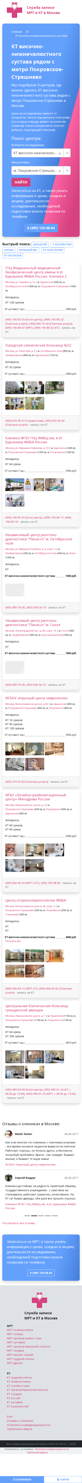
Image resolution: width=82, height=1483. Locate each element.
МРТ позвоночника (20, 1359)
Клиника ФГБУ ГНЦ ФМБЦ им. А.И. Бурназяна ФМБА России (34, 440)
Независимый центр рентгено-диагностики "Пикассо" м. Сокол (32, 622)
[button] (14, 387)
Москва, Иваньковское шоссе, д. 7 (25, 1015)
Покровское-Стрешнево (55, 286)
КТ (27, 31)
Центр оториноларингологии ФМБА (35, 900)
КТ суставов (15, 1431)
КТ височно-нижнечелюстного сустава (41, 36)
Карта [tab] (64, 1479)
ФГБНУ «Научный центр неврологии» (36, 698)
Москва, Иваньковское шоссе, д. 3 (25, 805)
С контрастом (62, 244)
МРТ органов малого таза (24, 1367)
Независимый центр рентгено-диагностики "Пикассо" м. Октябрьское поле (38, 538)
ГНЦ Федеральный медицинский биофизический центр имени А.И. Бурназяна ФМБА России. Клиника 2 (36, 272)
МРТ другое (14, 1392)
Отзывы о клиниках (20, 1449)
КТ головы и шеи (18, 1414)
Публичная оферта (19, 1458)
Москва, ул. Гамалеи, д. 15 (20, 282)
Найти (21, 182)
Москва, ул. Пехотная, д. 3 (20, 351)
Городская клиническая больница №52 (38, 345)
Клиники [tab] (23, 1479)
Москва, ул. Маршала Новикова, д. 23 (26, 448)
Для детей (40, 244)
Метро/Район (20, 162)
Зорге (72, 553)
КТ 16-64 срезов (53, 250)
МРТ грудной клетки (20, 1388)
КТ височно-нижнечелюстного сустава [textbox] (41, 153)
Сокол (65, 630)
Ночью (9, 250)
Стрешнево (12, 914)
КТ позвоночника (19, 1410)
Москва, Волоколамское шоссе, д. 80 (26, 704)
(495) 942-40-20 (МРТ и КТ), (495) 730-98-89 (32, 883)
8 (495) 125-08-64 (41, 228)
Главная (16, 31)
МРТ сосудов (15, 1379)
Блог (10, 1445)
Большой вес (28, 250)
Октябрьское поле (16, 286)
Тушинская (56, 1015)
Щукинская (46, 282)
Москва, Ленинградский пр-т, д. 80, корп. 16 (30, 630)
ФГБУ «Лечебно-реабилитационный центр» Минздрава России (35, 797)
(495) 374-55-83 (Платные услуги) (26, 781)
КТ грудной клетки (19, 1406)
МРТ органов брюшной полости (28, 1375)
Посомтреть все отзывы (18, 1252)
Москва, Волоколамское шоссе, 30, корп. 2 (30, 906)
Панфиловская (14, 355)
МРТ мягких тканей (20, 1383)
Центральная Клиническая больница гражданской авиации (36, 1008)
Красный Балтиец (51, 635)
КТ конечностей (17, 1435)
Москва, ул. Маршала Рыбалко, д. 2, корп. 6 (30, 549)
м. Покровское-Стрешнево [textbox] (37, 170)
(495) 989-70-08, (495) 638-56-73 (25, 607)
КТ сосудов (14, 1423)
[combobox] (41, 152)
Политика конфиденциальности (28, 1454)
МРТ (10, 1355)
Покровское (57, 452)
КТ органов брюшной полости (27, 1419)
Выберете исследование (27, 145)
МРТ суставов (16, 1371)
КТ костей (13, 1427)
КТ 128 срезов (12, 255)
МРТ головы (15, 1363)
